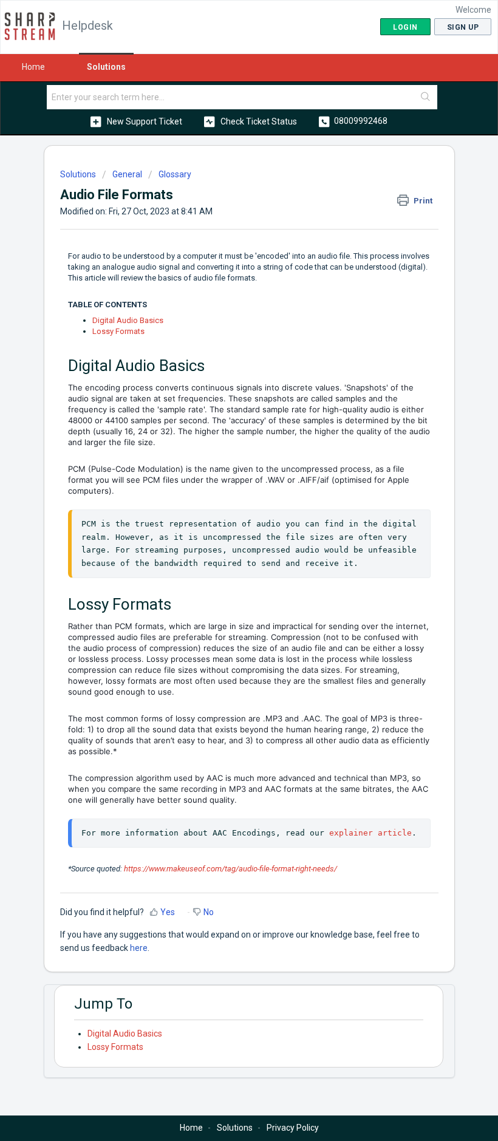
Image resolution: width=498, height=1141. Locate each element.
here (139, 948)
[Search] (425, 97)
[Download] (226, 572)
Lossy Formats (118, 331)
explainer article (370, 832)
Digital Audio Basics (127, 320)
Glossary (175, 174)
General (127, 174)
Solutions (106, 67)
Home (33, 67)
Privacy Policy (293, 1127)
